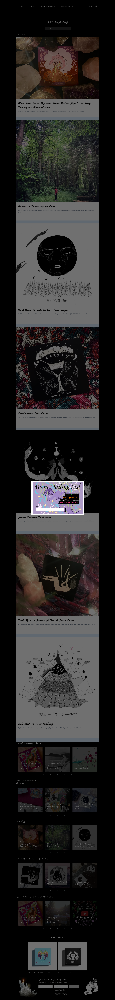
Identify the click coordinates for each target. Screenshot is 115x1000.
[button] (81, 483)
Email (37, 506)
